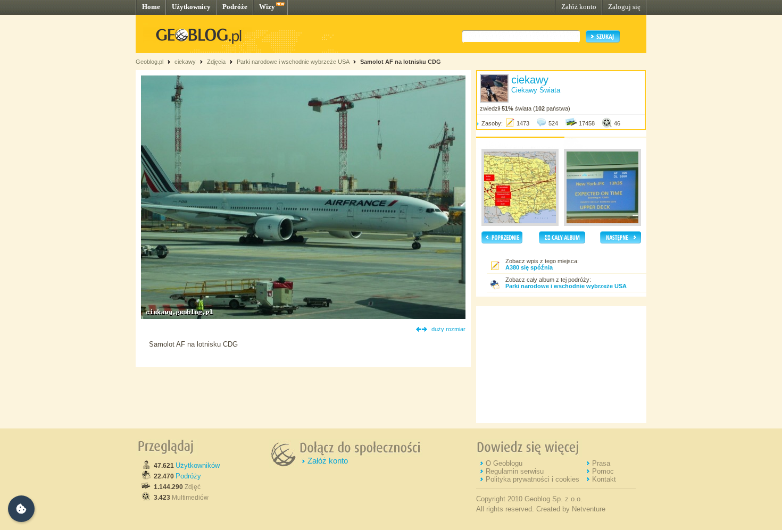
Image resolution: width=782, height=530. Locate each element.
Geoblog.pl (149, 61)
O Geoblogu (504, 463)
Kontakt (604, 479)
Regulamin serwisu (515, 471)
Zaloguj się (624, 7)
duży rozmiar (448, 329)
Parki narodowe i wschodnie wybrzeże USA (294, 61)
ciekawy (185, 61)
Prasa (601, 463)
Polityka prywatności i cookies (532, 479)
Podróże (234, 7)
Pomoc (603, 471)
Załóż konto (578, 7)
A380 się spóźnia (529, 267)
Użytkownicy (191, 7)
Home (151, 7)
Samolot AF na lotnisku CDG (400, 61)
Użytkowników (198, 465)
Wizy (267, 7)
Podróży (188, 476)
